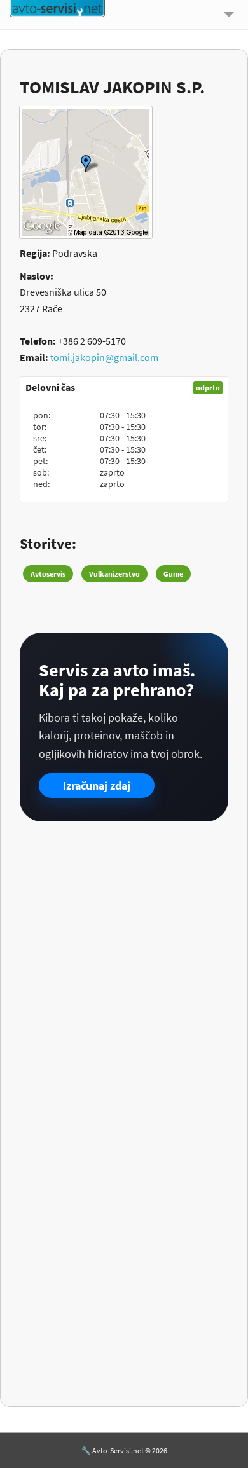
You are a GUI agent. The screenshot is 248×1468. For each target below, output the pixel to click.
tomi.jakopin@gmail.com (104, 357)
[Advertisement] (124, 964)
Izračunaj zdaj (96, 785)
